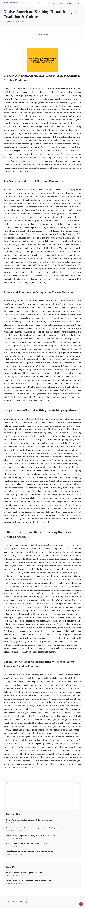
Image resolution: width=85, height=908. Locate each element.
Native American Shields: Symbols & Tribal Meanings (29, 820)
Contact (62, 3)
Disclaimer (70, 3)
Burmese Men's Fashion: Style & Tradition (24, 872)
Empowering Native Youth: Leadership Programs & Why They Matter (36, 828)
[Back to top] (81, 904)
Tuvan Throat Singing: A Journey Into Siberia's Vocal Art (30, 836)
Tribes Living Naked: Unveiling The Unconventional (28, 880)
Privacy (79, 3)
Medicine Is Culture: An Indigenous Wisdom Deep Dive (29, 851)
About (54, 3)
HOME (47, 3)
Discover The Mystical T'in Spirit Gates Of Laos (26, 843)
